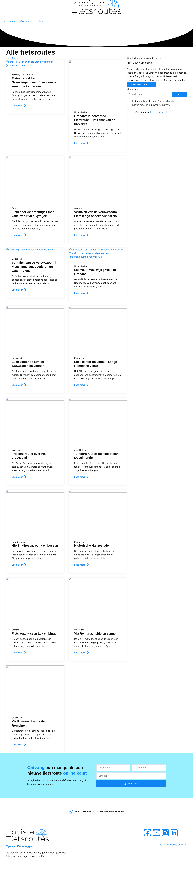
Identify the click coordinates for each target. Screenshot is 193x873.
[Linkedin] (174, 832)
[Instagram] (165, 832)
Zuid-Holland (26, 75)
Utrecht (15, 630)
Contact (39, 21)
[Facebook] (147, 832)
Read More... (12, 58)
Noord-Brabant (81, 112)
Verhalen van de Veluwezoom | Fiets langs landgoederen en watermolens (34, 266)
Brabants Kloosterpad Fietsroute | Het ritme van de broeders (94, 120)
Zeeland (15, 75)
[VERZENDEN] (179, 94)
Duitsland (16, 450)
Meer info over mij (141, 85)
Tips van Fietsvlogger (19, 846)
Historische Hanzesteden (92, 545)
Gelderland (79, 208)
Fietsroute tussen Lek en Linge (34, 633)
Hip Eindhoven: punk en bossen (35, 545)
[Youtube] (156, 832)
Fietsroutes (9, 21)
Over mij (24, 21)
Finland (15, 208)
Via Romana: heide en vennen (95, 633)
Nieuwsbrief (133, 89)
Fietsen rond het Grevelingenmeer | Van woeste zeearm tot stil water (34, 82)
